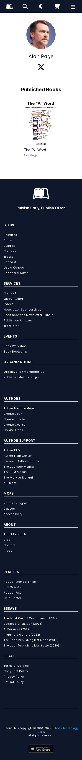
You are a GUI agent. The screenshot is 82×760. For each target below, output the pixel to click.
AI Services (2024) (17, 629)
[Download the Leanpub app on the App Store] (41, 749)
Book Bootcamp (15, 351)
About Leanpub (15, 534)
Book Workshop (15, 346)
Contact (9, 545)
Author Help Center (18, 455)
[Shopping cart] (56, 6)
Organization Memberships (24, 371)
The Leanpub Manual (19, 466)
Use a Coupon (14, 267)
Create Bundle (14, 419)
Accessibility (13, 514)
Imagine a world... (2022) (22, 634)
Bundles (9, 245)
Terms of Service (16, 665)
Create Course (15, 424)
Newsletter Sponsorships (22, 309)
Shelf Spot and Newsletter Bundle (29, 315)
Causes (9, 508)
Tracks (9, 256)
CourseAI (10, 293)
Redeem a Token (16, 273)
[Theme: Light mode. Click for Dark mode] (41, 6)
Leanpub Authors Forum (21, 461)
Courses (10, 251)
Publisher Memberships (21, 377)
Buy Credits (12, 587)
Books (8, 240)
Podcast (10, 262)
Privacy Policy (14, 676)
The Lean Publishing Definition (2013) (31, 640)
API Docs (10, 483)
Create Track (13, 430)
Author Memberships (19, 408)
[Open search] (25, 6)
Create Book (13, 413)
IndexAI (9, 304)
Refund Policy (14, 682)
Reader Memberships (20, 581)
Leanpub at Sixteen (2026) (23, 623)
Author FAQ (12, 450)
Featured (10, 235)
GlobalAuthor (13, 298)
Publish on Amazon (18, 320)
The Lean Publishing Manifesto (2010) (31, 645)
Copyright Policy (16, 671)
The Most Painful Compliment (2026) (30, 618)
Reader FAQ (12, 592)
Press (8, 550)
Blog (7, 539)
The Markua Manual (18, 477)
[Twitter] (41, 67)
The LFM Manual (16, 472)
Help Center (13, 598)
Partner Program (16, 503)
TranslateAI (12, 326)
